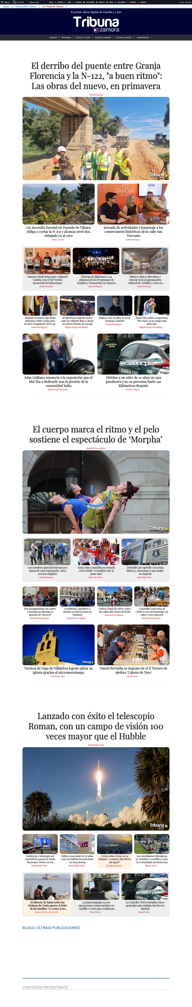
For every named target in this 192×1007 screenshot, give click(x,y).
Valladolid (122, 2)
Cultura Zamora (124, 37)
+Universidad (142, 37)
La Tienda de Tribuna (52, 6)
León (69, 2)
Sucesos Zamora (103, 37)
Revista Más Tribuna (26, 6)
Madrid (143, 2)
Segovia (102, 2)
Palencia (78, 2)
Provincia (66, 37)
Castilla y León (83, 37)
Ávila (51, 2)
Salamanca (90, 2)
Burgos (60, 2)
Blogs (6, 6)
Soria (111, 2)
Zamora (133, 2)
